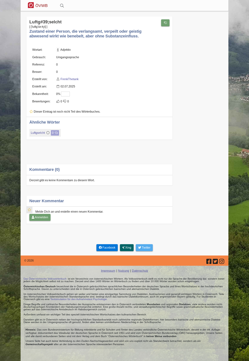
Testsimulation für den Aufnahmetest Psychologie (78, 299)
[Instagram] (222, 262)
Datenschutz (140, 270)
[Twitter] (215, 262)
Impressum (108, 270)
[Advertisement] (99, 154)
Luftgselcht (38, 132)
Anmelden (41, 217)
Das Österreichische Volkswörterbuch (45, 278)
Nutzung (123, 270)
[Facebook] (209, 262)
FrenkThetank (70, 79)
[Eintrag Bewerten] (165, 22)
